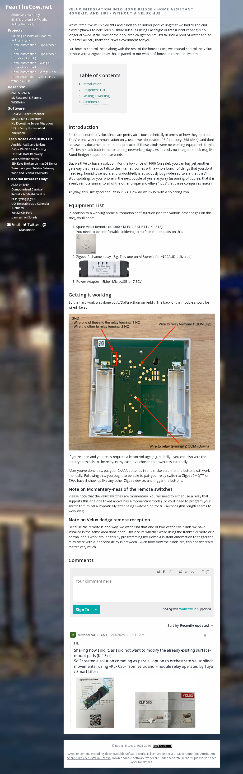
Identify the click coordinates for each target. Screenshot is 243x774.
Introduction (92, 84)
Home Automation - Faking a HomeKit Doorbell (30, 65)
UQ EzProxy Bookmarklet (28, 128)
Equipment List (94, 90)
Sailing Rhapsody (22, 24)
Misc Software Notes (25, 159)
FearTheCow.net (29, 6)
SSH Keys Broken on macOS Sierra (34, 164)
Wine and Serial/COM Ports (29, 173)
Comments (91, 101)
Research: (16, 87)
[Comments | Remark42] (142, 646)
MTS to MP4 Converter (26, 119)
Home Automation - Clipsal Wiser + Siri (33, 47)
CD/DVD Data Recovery (26, 154)
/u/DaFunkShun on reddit (135, 302)
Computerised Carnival (26, 189)
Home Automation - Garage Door (33, 72)
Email (15, 224)
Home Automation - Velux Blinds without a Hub (33, 79)
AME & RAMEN (20, 93)
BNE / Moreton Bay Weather (30, 20)
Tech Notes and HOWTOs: (30, 139)
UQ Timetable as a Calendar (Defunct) (30, 206)
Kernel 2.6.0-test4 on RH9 (28, 194)
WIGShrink (18, 102)
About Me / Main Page (26, 15)
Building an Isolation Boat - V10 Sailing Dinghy (32, 38)
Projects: (15, 30)
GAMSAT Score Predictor (27, 114)
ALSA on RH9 (19, 185)
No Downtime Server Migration (32, 123)
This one (126, 256)
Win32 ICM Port (21, 213)
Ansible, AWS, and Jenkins (28, 145)
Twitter (32, 224)
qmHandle (18, 133)
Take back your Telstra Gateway (32, 168)
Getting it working (96, 95)
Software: (16, 108)
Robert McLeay (125, 745)
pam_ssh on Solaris (24, 217)
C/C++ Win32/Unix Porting (28, 149)
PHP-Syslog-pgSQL (23, 199)
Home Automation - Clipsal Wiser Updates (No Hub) (33, 56)
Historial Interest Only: (28, 179)
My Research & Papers (26, 98)
